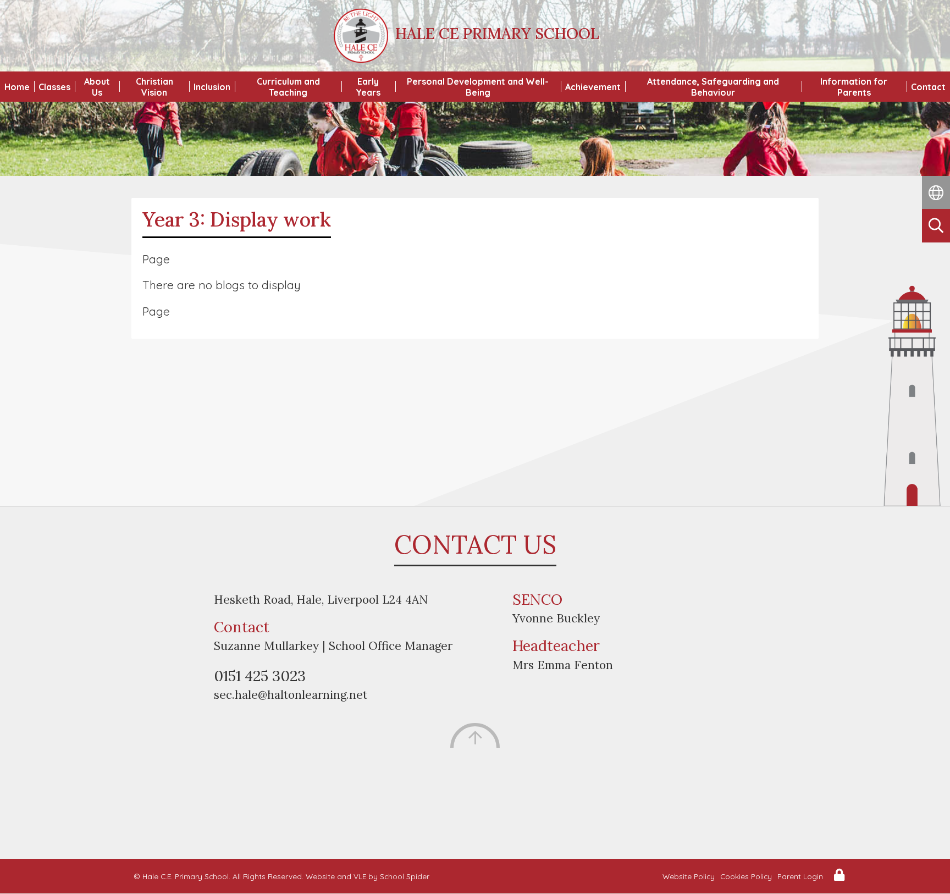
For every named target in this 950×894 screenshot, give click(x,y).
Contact (928, 86)
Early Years (368, 87)
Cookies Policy (746, 876)
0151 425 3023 (260, 675)
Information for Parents (853, 87)
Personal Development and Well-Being (478, 87)
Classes (54, 86)
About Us (97, 87)
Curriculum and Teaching (288, 87)
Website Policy (688, 876)
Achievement (593, 86)
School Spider (404, 876)
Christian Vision (154, 87)
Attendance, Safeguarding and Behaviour (713, 87)
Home (17, 86)
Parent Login (800, 876)
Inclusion (212, 86)
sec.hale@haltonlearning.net (290, 694)
